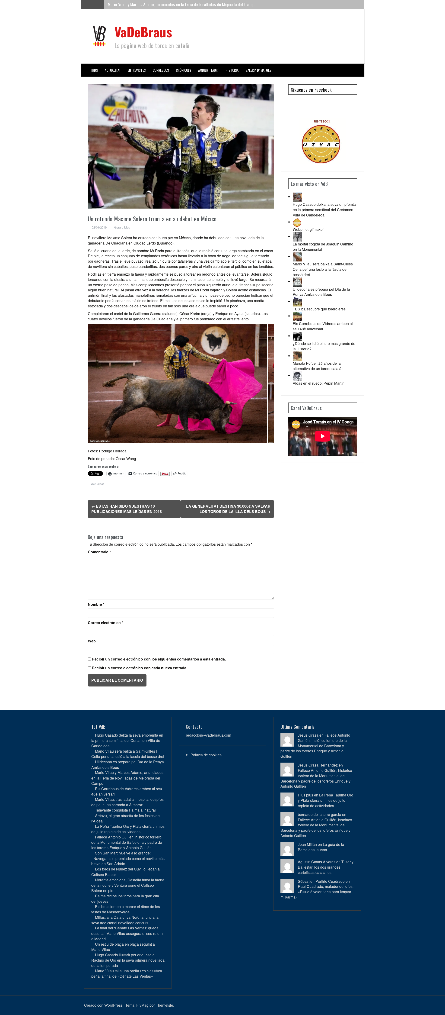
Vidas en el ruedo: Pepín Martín (318, 383)
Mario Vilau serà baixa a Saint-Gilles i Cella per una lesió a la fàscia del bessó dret (324, 269)
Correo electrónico (105, 622)
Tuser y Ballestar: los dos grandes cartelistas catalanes (325, 867)
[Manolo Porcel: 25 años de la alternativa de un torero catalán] (297, 355)
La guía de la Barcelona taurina (321, 847)
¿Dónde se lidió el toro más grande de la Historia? (324, 346)
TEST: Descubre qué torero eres (319, 309)
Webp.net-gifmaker (308, 229)
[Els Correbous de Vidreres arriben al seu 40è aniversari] (297, 316)
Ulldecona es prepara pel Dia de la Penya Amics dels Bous (321, 292)
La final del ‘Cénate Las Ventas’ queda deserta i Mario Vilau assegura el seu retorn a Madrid (127, 933)
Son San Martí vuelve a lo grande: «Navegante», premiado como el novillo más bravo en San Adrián (128, 858)
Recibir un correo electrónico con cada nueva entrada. (139, 667)
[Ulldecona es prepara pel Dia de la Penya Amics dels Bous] (297, 281)
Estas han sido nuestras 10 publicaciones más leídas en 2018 (126, 508)
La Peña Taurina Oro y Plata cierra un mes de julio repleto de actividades (128, 829)
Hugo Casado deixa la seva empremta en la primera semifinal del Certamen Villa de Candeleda (324, 210)
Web (92, 641)
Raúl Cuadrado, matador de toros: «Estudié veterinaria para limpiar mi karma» (316, 892)
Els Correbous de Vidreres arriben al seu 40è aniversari (153, 7)
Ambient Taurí (208, 70)
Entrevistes (137, 70)
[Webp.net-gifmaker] (297, 222)
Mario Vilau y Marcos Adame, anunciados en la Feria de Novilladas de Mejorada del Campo (127, 778)
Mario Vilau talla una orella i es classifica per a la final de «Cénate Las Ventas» (126, 973)
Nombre (96, 604)
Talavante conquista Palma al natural (125, 810)
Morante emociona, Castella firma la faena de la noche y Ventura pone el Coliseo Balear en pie (127, 885)
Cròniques (183, 70)
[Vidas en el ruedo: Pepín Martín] (297, 375)
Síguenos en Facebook (311, 89)
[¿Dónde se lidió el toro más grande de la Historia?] (297, 335)
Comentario (99, 551)
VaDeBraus (143, 31)
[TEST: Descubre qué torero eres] (297, 301)
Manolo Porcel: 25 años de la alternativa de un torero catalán (318, 366)
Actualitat (113, 70)
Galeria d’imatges (258, 70)
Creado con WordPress (103, 1005)
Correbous (161, 70)
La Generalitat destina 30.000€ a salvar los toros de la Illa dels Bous (228, 508)
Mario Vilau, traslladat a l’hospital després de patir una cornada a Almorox (127, 802)
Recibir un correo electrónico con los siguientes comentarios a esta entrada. (159, 659)
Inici (94, 70)
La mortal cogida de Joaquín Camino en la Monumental (323, 246)
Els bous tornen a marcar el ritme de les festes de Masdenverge (125, 909)
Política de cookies (206, 754)
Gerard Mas (122, 227)
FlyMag (142, 1005)
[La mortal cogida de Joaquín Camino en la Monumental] (297, 236)
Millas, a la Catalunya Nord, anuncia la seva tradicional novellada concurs (125, 920)
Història (232, 70)
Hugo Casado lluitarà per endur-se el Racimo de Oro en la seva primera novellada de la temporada (128, 960)
